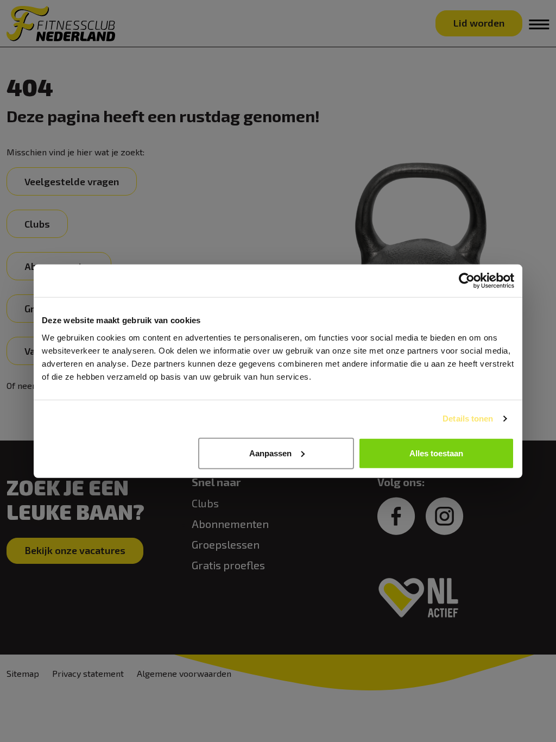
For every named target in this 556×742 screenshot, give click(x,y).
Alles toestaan (436, 452)
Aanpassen (270, 452)
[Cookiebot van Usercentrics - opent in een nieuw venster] (466, 281)
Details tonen (468, 418)
